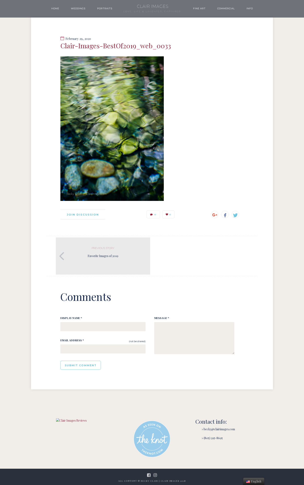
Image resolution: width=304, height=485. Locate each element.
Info (250, 8)
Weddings (78, 8)
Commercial (226, 8)
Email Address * (72, 340)
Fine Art (199, 8)
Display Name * (71, 318)
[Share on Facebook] (225, 214)
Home (55, 8)
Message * (161, 318)
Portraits (104, 8)
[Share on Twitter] (235, 214)
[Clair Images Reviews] (71, 420)
